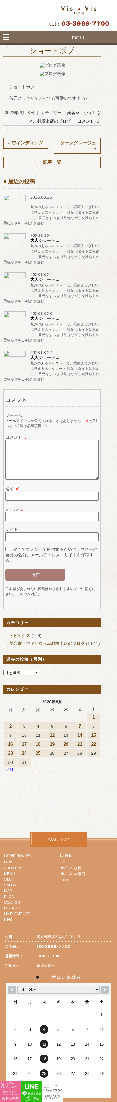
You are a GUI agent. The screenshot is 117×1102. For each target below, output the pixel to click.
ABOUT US (13, 868)
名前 (12, 489)
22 (93, 744)
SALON (10, 885)
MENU (9, 874)
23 (10, 753)
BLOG (9, 897)
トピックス (19, 635)
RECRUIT (12, 908)
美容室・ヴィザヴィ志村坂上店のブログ (47, 643)
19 (52, 744)
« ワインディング (25, 142)
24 (24, 753)
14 (79, 735)
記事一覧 (52, 162)
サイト (11, 529)
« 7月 (8, 769)
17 (24, 744)
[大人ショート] (15, 239)
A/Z (63, 862)
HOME (9, 862)
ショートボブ (52, 51)
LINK (8, 920)
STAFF (9, 879)
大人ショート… (45, 240)
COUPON (12, 902)
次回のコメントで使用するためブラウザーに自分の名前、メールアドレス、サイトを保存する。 (51, 555)
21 (79, 744)
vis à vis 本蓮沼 (72, 874)
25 (38, 753)
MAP (8, 891)
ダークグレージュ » (78, 145)
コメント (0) (89, 121)
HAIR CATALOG (17, 914)
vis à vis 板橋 (70, 868)
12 (52, 735)
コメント (16, 437)
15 (93, 735)
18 (38, 744)
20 (66, 744)
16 (10, 744)
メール (14, 509)
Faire (64, 879)
